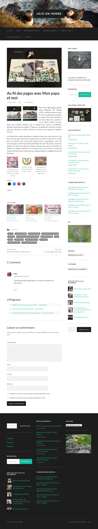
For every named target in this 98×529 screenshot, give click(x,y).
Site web (9, 384)
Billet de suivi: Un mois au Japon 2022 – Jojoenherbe (29, 305)
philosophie (19, 239)
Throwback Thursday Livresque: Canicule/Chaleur (78, 161)
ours (56, 236)
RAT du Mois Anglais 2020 (82, 289)
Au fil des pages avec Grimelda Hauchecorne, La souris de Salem (82, 310)
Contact (28, 37)
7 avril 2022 (11, 102)
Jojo (20, 102)
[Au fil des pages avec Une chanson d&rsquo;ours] (15, 209)
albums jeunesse (21, 233)
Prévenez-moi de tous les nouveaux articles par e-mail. (27, 398)
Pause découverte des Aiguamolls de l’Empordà (79, 153)
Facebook (10, 442)
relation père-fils (32, 239)
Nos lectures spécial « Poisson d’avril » (19, 251)
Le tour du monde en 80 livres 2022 (28, 236)
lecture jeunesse (47, 236)
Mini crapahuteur (31, 30)
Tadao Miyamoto (14, 242)
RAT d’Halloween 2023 (81, 317)
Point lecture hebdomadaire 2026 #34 (79, 136)
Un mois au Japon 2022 (29, 242)
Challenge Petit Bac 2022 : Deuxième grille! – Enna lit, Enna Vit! (33, 313)
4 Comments (28, 102)
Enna (23, 169)
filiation (11, 236)
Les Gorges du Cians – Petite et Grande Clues (81, 296)
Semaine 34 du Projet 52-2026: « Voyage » (78, 144)
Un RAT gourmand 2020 (82, 302)
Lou (13, 173)
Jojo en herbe (49, 13)
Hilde (9, 173)
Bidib (39, 173)
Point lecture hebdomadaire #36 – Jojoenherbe (27, 309)
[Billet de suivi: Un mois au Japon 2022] (52, 209)
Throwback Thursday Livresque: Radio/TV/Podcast (78, 170)
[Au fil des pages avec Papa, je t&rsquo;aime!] (34, 209)
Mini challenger (13, 37)
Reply (16, 290)
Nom (9, 364)
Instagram (10, 438)
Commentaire (12, 342)
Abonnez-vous (84, 329)
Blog (18, 30)
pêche (10, 239)
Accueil (10, 30)
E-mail (9, 374)
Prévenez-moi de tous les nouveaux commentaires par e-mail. (30, 393)
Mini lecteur (66, 30)
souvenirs (44, 239)
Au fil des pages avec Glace (53, 251)
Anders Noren (80, 522)
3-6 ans (11, 233)
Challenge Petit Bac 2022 (50, 233)
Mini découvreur (49, 30)
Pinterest (10, 446)
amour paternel (34, 233)
